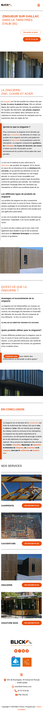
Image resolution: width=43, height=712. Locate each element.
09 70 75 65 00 (23, 691)
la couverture (15, 135)
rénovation (16, 445)
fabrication (5, 165)
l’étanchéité (15, 140)
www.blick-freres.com (22, 687)
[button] (38, 5)
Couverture (8, 543)
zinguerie (7, 101)
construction (34, 423)
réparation (37, 445)
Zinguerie (6, 585)
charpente (19, 448)
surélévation (25, 450)
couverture (31, 448)
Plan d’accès (23, 695)
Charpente (7, 505)
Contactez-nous (11, 356)
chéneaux (9, 146)
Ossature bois (9, 623)
